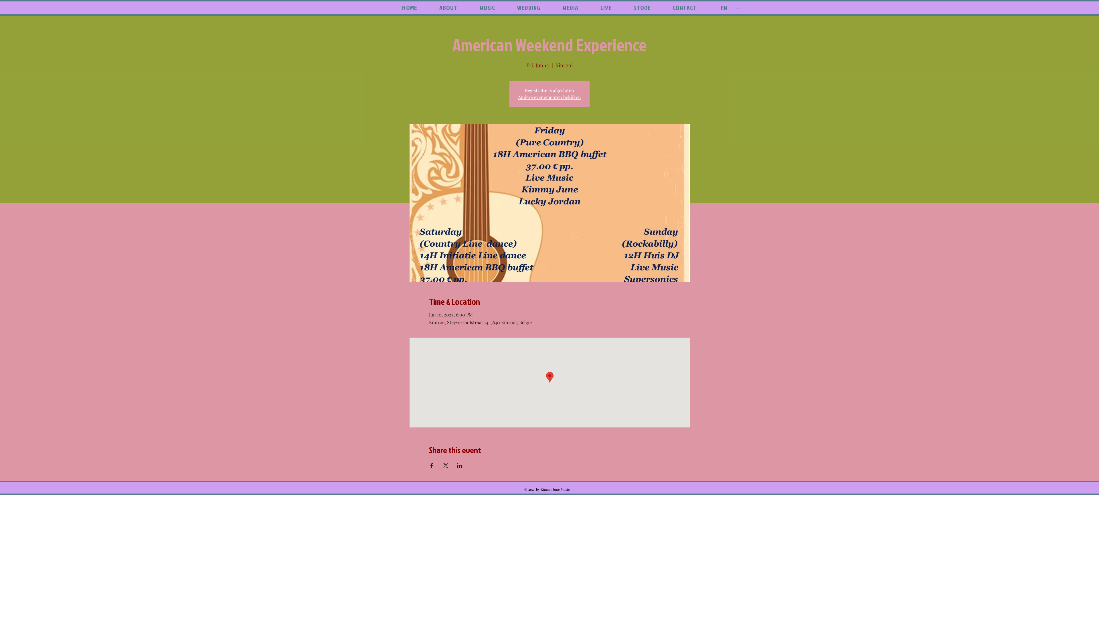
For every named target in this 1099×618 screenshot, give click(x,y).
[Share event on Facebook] (431, 465)
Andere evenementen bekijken (549, 97)
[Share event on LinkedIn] (459, 465)
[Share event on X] (445, 465)
